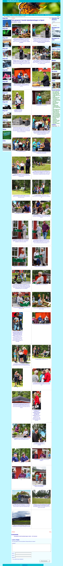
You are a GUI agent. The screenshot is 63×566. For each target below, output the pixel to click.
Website (13, 557)
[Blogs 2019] (7, 97)
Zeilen (31, 14)
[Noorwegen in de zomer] (56, 44)
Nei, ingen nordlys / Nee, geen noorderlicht (56, 118)
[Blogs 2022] (7, 64)
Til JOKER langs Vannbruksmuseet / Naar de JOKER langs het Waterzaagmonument (56, 107)
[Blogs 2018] (7, 106)
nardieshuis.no (13, 1)
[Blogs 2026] (7, 23)
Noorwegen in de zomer (39, 14)
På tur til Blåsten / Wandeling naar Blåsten (56, 103)
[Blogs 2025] (7, 33)
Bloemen (22, 14)
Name (13, 553)
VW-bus (27, 14)
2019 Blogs (8, 16)
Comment (14, 543)
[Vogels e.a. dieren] (56, 55)
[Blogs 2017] (7, 115)
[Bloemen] (56, 66)
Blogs (9, 14)
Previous (13, 531)
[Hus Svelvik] (56, 76)
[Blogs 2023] (7, 53)
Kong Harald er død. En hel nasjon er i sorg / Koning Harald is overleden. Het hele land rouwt (56, 99)
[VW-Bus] (7, 135)
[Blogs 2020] (7, 87)
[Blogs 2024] (7, 43)
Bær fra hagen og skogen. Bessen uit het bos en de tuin (56, 111)
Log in (58, 16)
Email (13, 555)
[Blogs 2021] (7, 76)
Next (50, 531)
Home (5, 14)
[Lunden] (56, 85)
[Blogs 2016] (7, 125)
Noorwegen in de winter (50, 14)
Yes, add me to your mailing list (18, 559)
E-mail (53, 21)
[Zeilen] (7, 146)
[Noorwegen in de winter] (56, 33)
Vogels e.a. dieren (15, 14)
